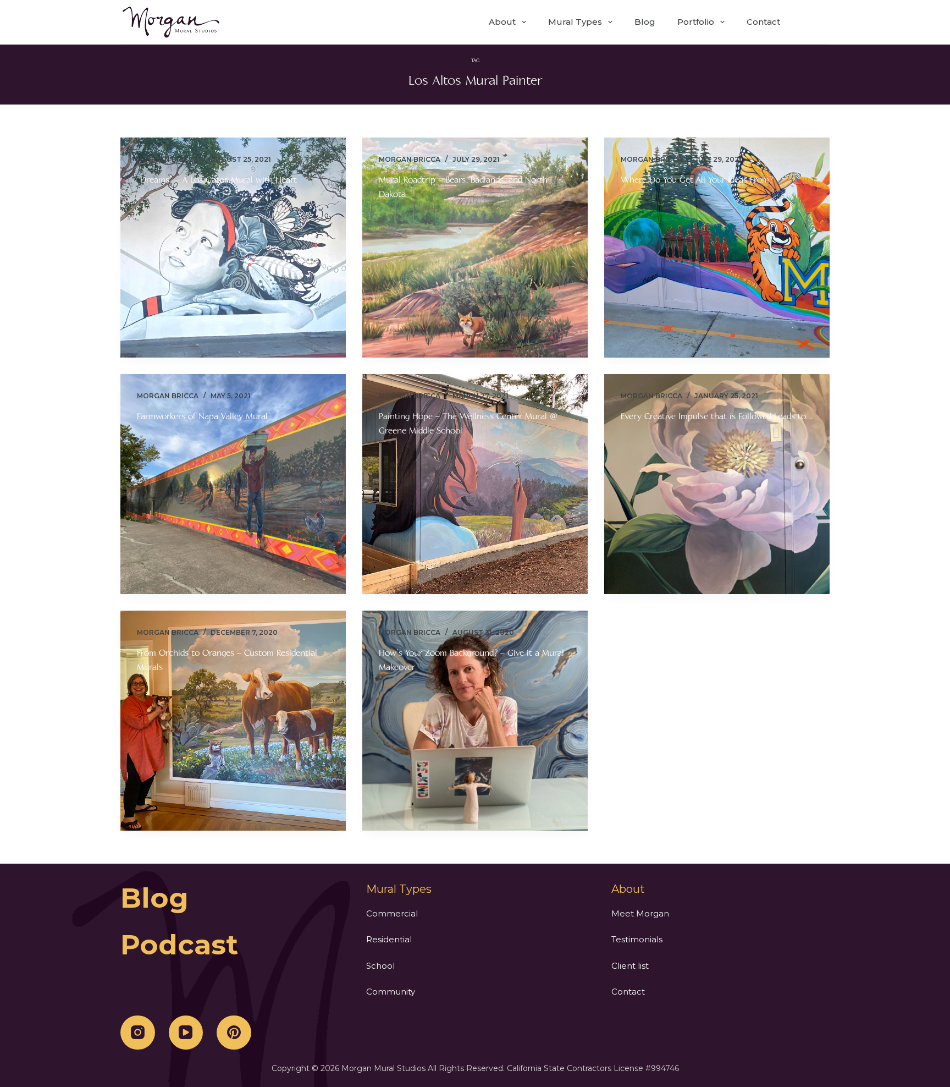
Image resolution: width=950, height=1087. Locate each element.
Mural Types (575, 22)
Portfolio (695, 22)
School (380, 965)
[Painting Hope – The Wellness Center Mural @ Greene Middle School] (475, 484)
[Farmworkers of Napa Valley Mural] (233, 484)
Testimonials (636, 939)
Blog (644, 22)
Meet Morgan (640, 913)
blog (154, 898)
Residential (389, 939)
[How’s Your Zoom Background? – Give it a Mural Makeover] (475, 721)
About (502, 22)
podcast (179, 945)
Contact (763, 22)
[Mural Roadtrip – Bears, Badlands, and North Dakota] (475, 248)
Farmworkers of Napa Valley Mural (202, 416)
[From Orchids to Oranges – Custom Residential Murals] (233, 721)
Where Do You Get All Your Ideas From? (697, 180)
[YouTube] (186, 1032)
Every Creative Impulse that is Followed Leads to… (717, 416)
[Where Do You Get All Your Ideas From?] (717, 248)
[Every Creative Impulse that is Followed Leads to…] (717, 484)
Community (390, 991)
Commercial (392, 913)
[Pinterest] (234, 1032)
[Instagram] (137, 1032)
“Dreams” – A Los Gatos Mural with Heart (217, 180)
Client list (630, 965)
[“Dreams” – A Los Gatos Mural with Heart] (233, 248)
